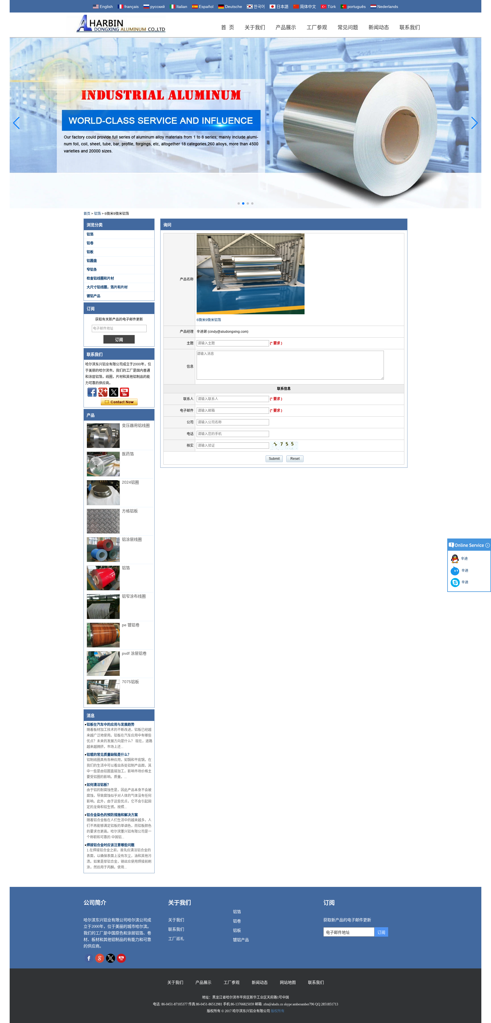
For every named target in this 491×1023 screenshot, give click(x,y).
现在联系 (119, 402)
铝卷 (90, 243)
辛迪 (463, 559)
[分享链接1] (124, 392)
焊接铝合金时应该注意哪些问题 (110, 845)
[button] (239, 203)
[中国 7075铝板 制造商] (103, 691)
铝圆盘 (92, 261)
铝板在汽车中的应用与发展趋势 (110, 725)
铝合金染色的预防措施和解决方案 (112, 815)
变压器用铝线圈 (136, 425)
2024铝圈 (130, 482)
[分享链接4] (92, 392)
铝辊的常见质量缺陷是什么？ (109, 755)
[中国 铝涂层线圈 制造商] (103, 549)
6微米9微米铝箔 (209, 320)
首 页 (227, 27)
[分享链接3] (102, 392)
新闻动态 (379, 27)
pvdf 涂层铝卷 (134, 653)
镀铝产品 (93, 296)
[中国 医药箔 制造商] (103, 464)
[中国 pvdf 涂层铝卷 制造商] (103, 663)
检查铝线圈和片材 (100, 278)
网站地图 (288, 982)
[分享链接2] (113, 392)
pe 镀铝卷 (131, 625)
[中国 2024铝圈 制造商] (103, 492)
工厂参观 (317, 27)
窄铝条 (92, 270)
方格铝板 (130, 511)
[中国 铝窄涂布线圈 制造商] (103, 606)
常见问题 (348, 27)
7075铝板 (130, 681)
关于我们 (255, 27)
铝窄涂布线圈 (134, 596)
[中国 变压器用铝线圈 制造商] (103, 435)
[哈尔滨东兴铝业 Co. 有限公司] (116, 25)
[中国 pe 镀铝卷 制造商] (103, 635)
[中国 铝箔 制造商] (103, 577)
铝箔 (97, 214)
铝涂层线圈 (132, 539)
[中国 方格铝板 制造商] (103, 521)
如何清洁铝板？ (99, 785)
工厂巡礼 (176, 939)
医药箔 (128, 454)
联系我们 (410, 27)
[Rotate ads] (245, 123)
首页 (87, 214)
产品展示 (286, 27)
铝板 (90, 252)
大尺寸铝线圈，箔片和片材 (107, 287)
